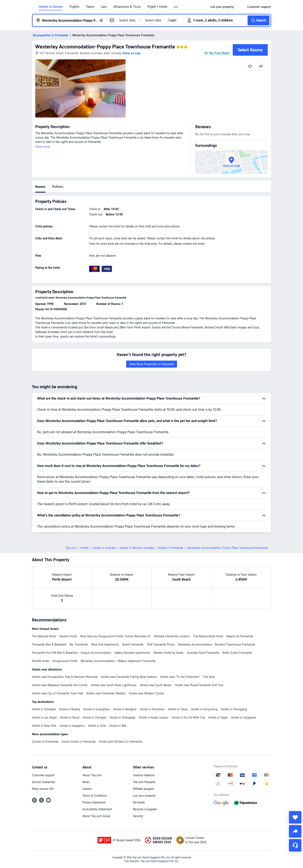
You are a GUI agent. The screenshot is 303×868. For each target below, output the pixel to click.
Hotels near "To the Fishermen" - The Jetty (187, 677)
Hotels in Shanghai (44, 709)
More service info (43, 788)
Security (138, 816)
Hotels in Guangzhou (96, 709)
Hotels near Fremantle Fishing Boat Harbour (129, 677)
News (86, 782)
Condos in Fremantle (45, 741)
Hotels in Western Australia (137, 547)
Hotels (84, 547)
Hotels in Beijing (69, 709)
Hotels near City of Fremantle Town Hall (57, 693)
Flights (74, 7)
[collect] (295, 817)
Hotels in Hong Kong (204, 709)
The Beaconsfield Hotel (208, 636)
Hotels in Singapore (243, 717)
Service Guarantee (43, 782)
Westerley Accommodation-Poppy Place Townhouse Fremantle (105, 47)
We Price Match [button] (219, 53)
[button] (176, 7)
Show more (42, 146)
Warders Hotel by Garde (168, 652)
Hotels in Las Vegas (44, 717)
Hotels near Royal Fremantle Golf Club (199, 685)
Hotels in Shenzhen (152, 709)
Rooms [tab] (40, 187)
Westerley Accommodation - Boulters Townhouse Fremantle (216, 644)
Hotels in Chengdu (94, 717)
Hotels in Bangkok (124, 709)
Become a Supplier (145, 809)
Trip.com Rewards (144, 782)
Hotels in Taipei (218, 717)
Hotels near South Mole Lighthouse (113, 685)
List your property (144, 795)
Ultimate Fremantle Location (172, 636)
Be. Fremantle (79, 644)
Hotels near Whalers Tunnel (146, 693)
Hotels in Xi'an (97, 725)
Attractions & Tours (127, 7)
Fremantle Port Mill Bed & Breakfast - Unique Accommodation (71, 652)
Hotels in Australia (104, 547)
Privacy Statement (94, 802)
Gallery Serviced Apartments (132, 652)
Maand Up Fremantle (239, 636)
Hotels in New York (44, 725)
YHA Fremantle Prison (161, 644)
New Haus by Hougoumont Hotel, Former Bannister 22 (115, 636)
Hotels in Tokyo (178, 709)
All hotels (139, 802)
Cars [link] (104, 7)
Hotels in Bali (117, 725)
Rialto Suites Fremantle (237, 652)
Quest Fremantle (132, 644)
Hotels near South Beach (155, 685)
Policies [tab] (57, 187)
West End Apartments (105, 644)
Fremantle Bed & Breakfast (49, 644)
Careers (87, 788)
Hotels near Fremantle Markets (106, 693)
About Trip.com (92, 775)
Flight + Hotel (157, 7)
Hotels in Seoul (69, 717)
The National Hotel (44, 636)
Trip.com (71, 547)
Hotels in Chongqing (234, 709)
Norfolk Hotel (40, 661)
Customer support (43, 775)
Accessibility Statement (97, 809)
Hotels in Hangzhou (72, 725)
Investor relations (144, 775)
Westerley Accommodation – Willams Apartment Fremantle (118, 661)
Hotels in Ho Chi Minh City (188, 717)
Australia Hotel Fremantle (203, 652)
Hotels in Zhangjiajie (122, 717)
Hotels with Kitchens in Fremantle (120, 741)
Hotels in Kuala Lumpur (153, 717)
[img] (80, 88)
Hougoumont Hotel (64, 661)
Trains (90, 7)
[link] (222, 6)
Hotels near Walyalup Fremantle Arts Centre (60, 685)
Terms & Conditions (94, 795)
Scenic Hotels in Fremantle (79, 741)
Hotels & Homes (51, 7)
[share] (295, 831)
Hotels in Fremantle (170, 547)
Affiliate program (143, 788)
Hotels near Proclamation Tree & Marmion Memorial (64, 677)
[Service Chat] (295, 845)
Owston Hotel (68, 636)
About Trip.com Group (96, 816)
